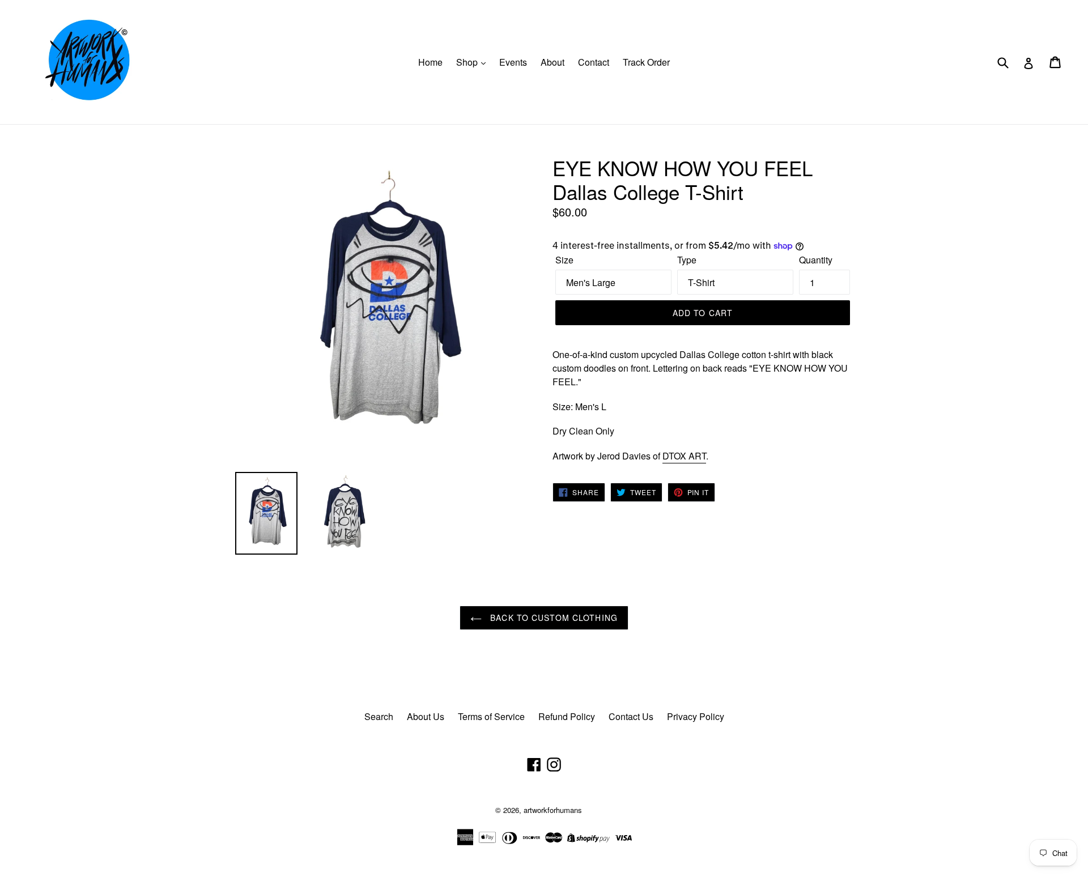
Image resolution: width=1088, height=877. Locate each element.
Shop (468, 62)
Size (564, 259)
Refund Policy (566, 716)
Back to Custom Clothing (552, 617)
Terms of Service (491, 716)
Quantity (815, 259)
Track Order (646, 62)
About (552, 62)
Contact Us (631, 716)
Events (513, 62)
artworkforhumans (553, 809)
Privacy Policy (695, 716)
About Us (425, 716)
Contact (593, 62)
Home (430, 62)
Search (378, 716)
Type (686, 259)
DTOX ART (684, 455)
